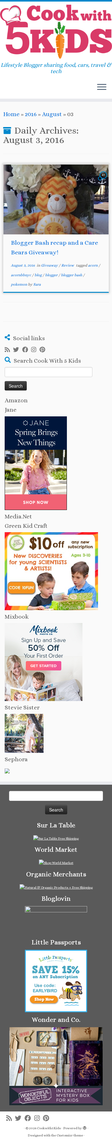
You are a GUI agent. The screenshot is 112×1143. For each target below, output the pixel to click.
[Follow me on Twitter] (17, 350)
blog (39, 275)
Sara (37, 284)
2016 (31, 114)
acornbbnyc (21, 275)
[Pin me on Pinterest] (44, 350)
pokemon (19, 284)
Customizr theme (70, 1135)
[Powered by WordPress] (84, 1127)
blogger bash (72, 275)
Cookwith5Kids (49, 1128)
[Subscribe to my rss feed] (9, 350)
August (52, 114)
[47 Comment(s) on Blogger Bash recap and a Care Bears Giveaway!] (104, 180)
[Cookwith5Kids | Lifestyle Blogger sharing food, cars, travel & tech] (56, 32)
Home (11, 114)
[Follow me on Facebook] (26, 350)
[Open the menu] (101, 87)
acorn (93, 265)
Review (68, 265)
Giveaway (50, 265)
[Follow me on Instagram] (35, 350)
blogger (51, 275)
